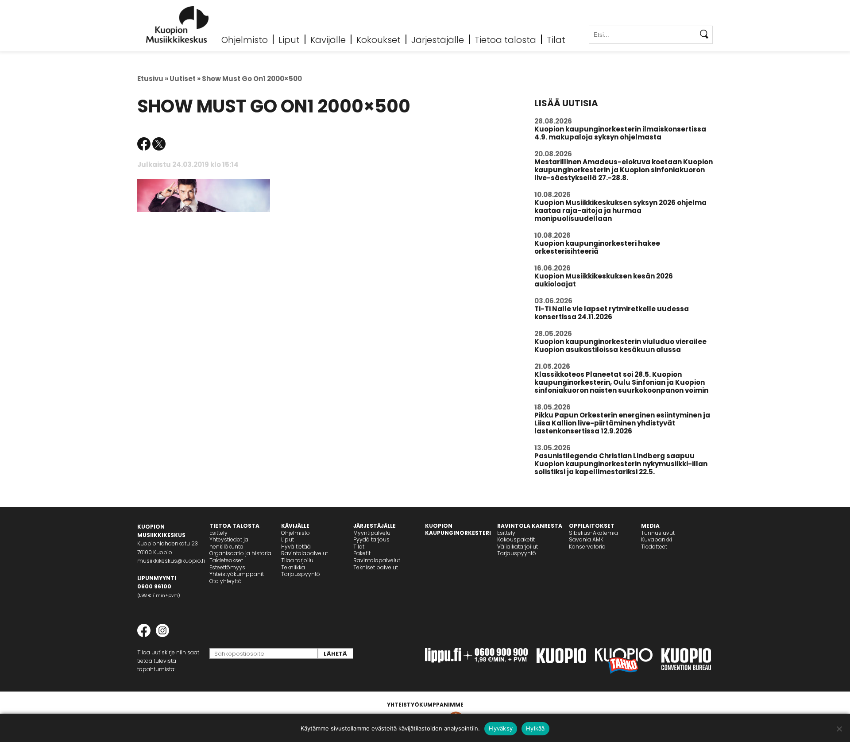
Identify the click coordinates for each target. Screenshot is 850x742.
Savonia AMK (586, 539)
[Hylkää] (839, 728)
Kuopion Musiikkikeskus (177, 24)
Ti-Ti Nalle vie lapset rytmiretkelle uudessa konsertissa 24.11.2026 (611, 312)
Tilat (556, 39)
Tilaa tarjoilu (297, 560)
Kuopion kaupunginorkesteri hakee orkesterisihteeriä (597, 247)
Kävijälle (328, 39)
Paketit (362, 553)
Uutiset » (185, 78)
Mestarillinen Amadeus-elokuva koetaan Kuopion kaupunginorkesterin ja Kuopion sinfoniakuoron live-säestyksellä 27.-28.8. (623, 169)
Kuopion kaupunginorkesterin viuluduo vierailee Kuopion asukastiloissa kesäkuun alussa (620, 345)
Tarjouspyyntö (300, 574)
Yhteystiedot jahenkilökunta (228, 543)
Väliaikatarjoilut (517, 546)
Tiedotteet (654, 546)
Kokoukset (378, 39)
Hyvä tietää (296, 546)
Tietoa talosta (505, 39)
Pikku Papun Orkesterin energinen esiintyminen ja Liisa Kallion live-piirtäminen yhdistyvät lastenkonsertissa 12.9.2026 (622, 423)
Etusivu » (152, 78)
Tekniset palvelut (375, 567)
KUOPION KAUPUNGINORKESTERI (458, 529)
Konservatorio (587, 546)
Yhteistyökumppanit (236, 574)
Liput (289, 39)
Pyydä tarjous (371, 539)
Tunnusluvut (658, 533)
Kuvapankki (656, 539)
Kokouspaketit (516, 539)
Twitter (159, 144)
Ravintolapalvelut (304, 553)
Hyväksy (501, 728)
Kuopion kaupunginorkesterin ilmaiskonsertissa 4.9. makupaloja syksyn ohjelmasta (620, 133)
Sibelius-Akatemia (593, 533)
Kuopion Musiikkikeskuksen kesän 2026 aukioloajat (603, 280)
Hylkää (535, 728)
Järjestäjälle (437, 39)
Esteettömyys (227, 567)
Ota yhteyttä (225, 581)
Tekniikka (293, 567)
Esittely (218, 533)
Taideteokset (226, 560)
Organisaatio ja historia (240, 553)
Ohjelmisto (244, 39)
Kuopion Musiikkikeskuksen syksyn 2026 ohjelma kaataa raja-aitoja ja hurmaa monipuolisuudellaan (620, 210)
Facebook (144, 144)
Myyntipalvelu (371, 533)
